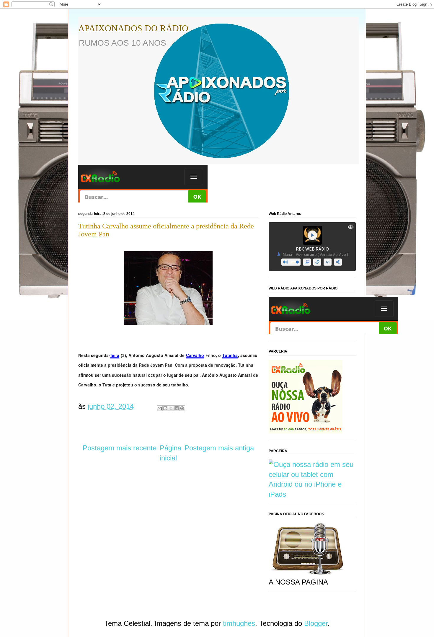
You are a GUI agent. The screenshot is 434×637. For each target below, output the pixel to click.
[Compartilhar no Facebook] (177, 408)
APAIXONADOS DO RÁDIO (133, 28)
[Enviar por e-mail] (160, 408)
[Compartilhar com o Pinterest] (182, 408)
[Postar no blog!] (165, 408)
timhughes (239, 623)
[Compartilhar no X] (171, 408)
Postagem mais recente (119, 448)
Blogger (316, 623)
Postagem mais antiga (219, 448)
